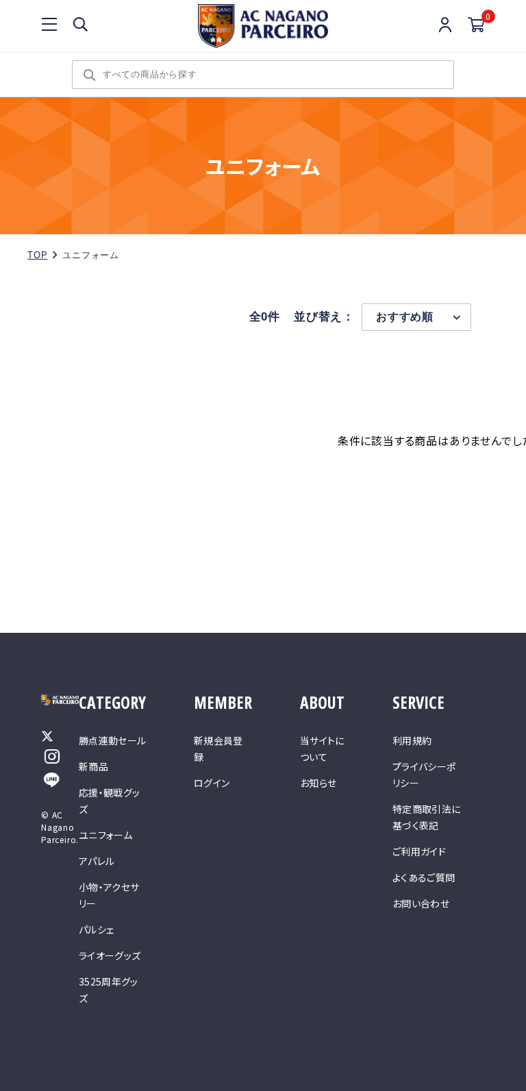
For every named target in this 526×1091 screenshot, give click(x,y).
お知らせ (318, 783)
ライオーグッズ (109, 955)
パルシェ (96, 929)
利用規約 (411, 740)
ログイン (211, 783)
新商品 (93, 766)
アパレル (96, 861)
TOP (37, 255)
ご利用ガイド (419, 851)
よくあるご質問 (423, 877)
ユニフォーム (105, 835)
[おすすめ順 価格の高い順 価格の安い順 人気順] (416, 317)
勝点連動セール (112, 740)
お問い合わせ (420, 903)
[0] (476, 25)
